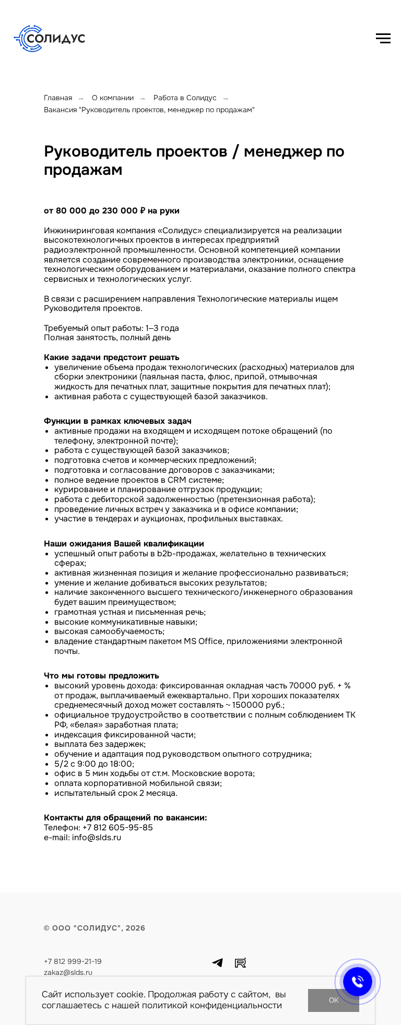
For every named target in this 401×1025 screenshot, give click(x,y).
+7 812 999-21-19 (73, 961)
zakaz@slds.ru (68, 972)
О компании (113, 97)
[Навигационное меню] (383, 38)
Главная (58, 97)
